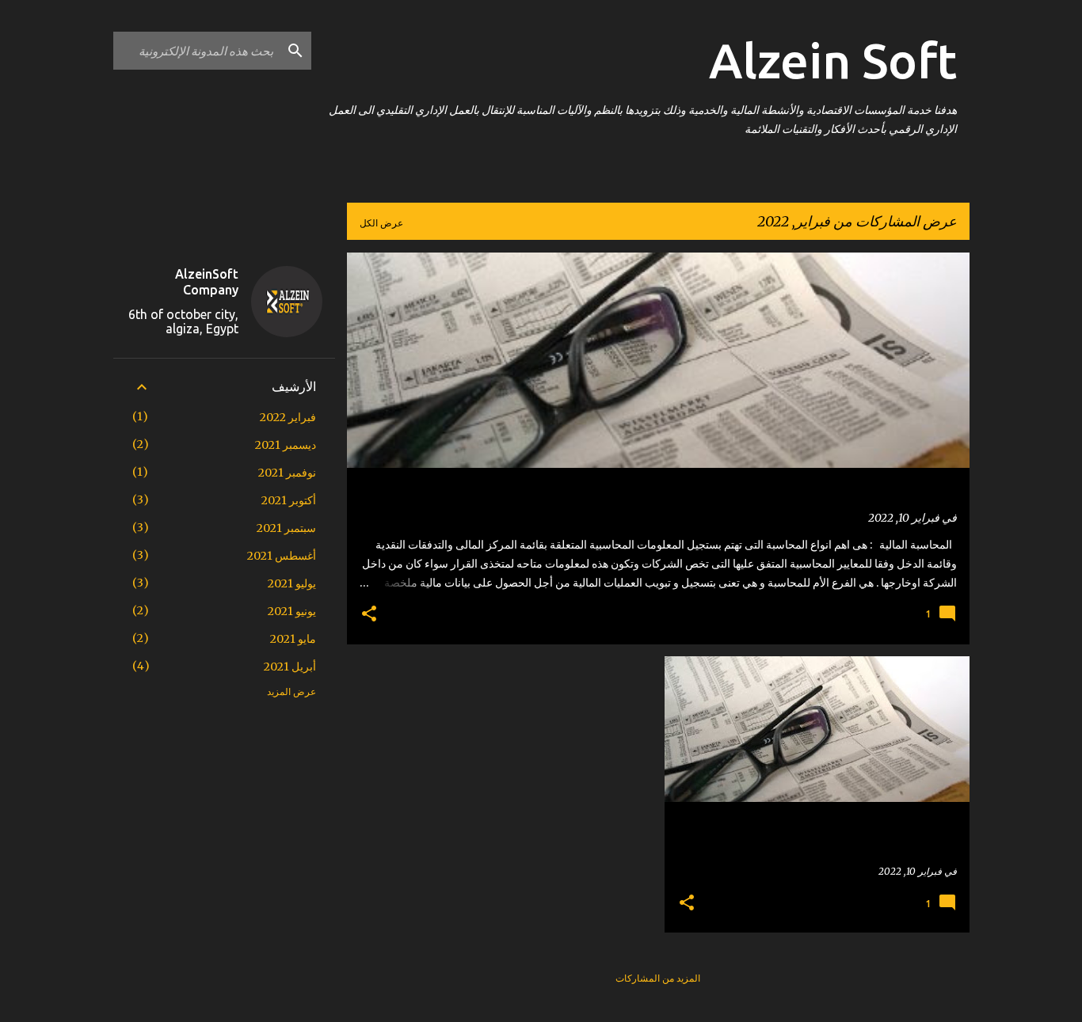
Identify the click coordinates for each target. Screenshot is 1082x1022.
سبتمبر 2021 (286, 528)
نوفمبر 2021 (287, 472)
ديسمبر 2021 (285, 445)
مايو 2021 (293, 639)
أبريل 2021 (290, 666)
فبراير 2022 (288, 417)
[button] (369, 615)
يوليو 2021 (292, 583)
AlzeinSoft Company (206, 282)
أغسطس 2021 (281, 556)
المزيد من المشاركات (657, 978)
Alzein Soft (833, 60)
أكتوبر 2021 (288, 500)
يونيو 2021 (292, 611)
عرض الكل (381, 223)
